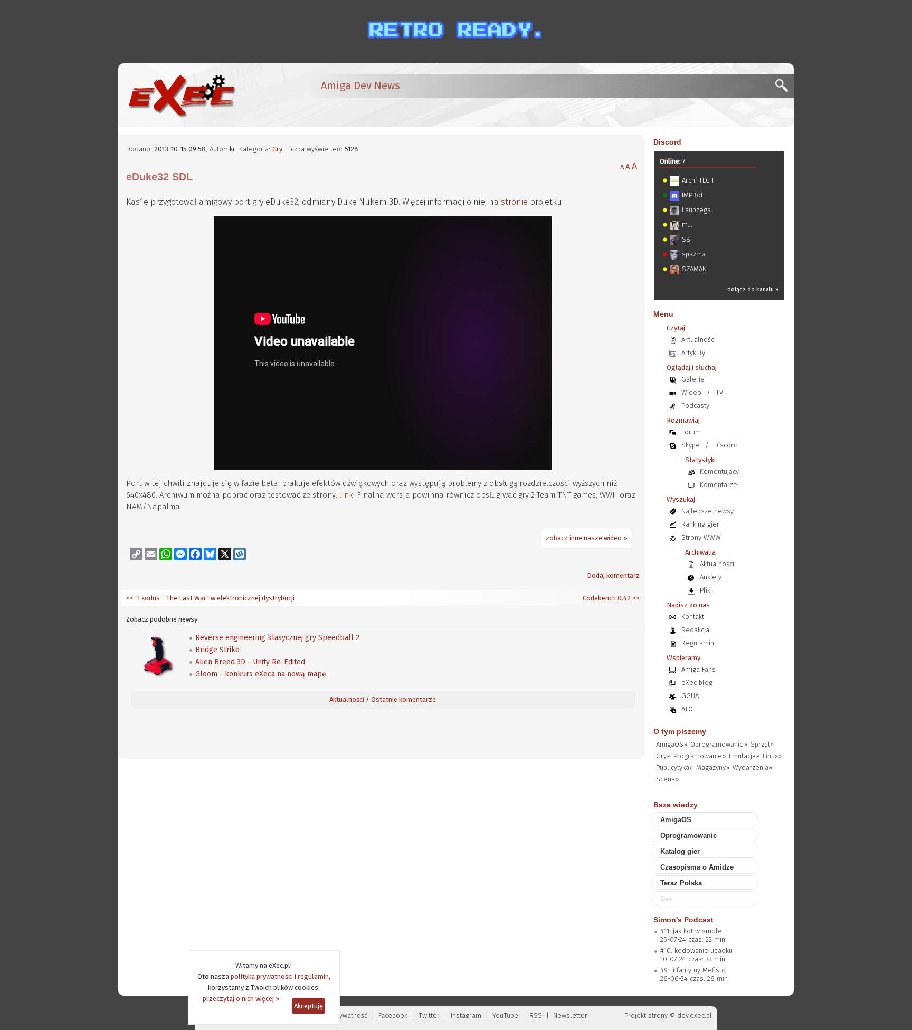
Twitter (429, 1015)
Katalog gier (680, 851)
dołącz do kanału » (752, 289)
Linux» (772, 756)
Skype (690, 445)
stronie (514, 202)
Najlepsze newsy (707, 511)
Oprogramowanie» (718, 744)
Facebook (392, 1015)
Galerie (693, 379)
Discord (667, 142)
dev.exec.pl (694, 1015)
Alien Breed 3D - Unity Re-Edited (250, 661)
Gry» (663, 756)
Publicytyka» (674, 767)
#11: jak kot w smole (691, 931)
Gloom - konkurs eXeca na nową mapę (260, 674)
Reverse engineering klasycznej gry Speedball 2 (277, 637)
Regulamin (697, 643)
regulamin (313, 976)
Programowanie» (699, 756)
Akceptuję (308, 1006)
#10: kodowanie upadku (696, 951)
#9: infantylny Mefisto (693, 970)
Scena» (667, 779)
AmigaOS (675, 820)
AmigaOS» (671, 744)
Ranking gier (700, 524)
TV (719, 392)
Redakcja (695, 630)
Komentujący (719, 471)
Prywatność (350, 1015)
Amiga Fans (698, 669)
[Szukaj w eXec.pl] (784, 88)
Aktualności (346, 699)
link (346, 495)
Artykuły (693, 353)
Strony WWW (701, 537)
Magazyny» (712, 767)
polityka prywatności (262, 976)
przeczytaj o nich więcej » (241, 999)
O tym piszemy (679, 731)
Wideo (691, 392)
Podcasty (695, 405)
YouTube (505, 1015)
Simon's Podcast (683, 919)
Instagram (466, 1015)
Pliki (706, 590)
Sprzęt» (762, 744)
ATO (687, 709)
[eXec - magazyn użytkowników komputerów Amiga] (181, 95)
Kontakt (692, 617)
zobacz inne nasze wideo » (587, 538)
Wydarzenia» (752, 767)
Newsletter (570, 1015)
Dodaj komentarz (613, 575)
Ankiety (710, 577)
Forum (691, 432)
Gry (277, 149)
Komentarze (718, 485)
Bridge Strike (217, 649)
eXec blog (696, 682)
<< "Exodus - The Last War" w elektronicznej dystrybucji (210, 598)
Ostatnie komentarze (403, 699)
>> (635, 598)
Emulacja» (744, 756)
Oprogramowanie (688, 836)
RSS (535, 1015)
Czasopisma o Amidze (697, 867)
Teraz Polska (681, 883)
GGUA (690, 696)
